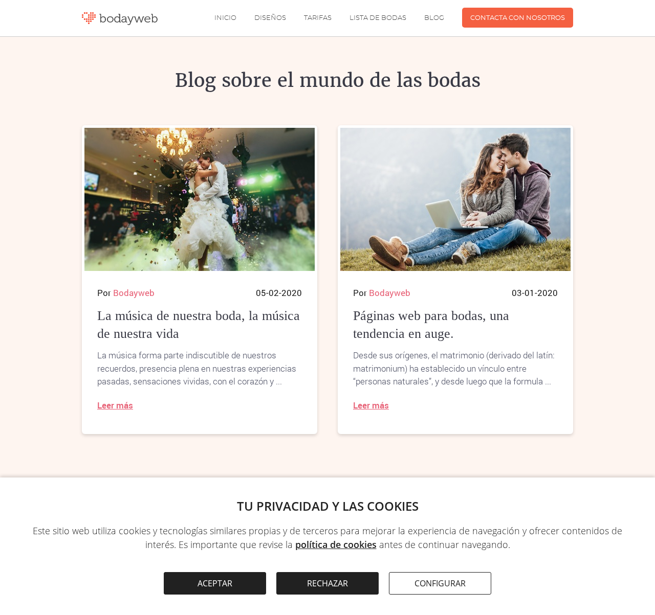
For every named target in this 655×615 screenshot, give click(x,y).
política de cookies (336, 544)
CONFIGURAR (440, 583)
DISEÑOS (270, 18)
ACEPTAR (215, 583)
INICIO (225, 18)
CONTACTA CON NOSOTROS (517, 18)
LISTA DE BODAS (378, 18)
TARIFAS (318, 18)
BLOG (434, 18)
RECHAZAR (327, 583)
